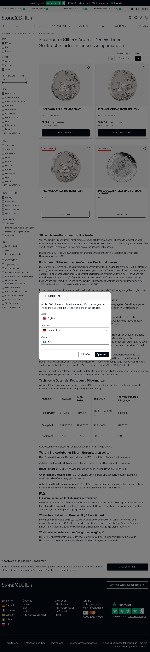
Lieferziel (45, 325)
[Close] (108, 296)
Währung (45, 337)
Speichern (102, 354)
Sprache (44, 314)
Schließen (85, 354)
